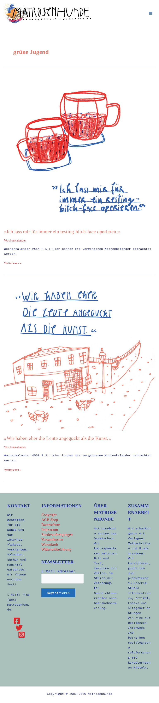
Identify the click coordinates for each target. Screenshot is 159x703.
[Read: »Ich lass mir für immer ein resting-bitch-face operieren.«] (79, 148)
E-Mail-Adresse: (58, 571)
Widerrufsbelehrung (56, 549)
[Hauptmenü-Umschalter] (151, 13)
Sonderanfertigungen (57, 535)
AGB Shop (49, 520)
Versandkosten (52, 539)
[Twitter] (19, 627)
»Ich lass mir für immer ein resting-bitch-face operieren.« (62, 231)
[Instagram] (21, 634)
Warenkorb (49, 544)
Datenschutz (50, 525)
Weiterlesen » (13, 263)
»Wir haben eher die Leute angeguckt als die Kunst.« (57, 438)
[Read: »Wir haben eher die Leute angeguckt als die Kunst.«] (79, 355)
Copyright (49, 515)
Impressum (49, 530)
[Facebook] (16, 620)
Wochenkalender (15, 240)
